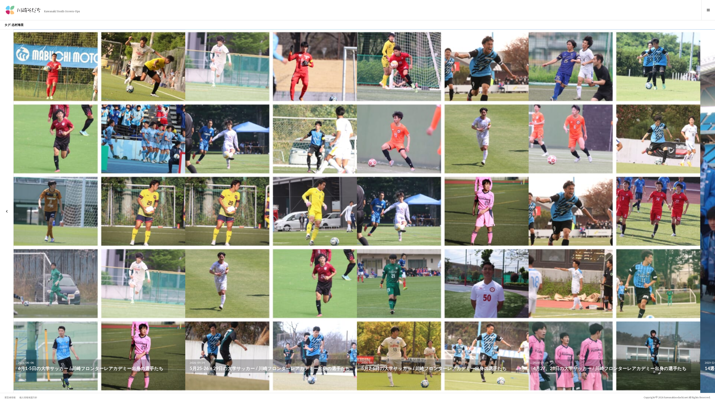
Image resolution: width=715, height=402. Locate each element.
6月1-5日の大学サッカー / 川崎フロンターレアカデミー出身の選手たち (90, 368)
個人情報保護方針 (28, 397)
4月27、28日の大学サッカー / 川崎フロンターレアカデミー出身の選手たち (610, 368)
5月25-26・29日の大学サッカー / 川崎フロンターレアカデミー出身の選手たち (270, 368)
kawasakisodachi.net (676, 397)
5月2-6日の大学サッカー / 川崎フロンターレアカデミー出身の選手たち (434, 368)
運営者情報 (10, 397)
